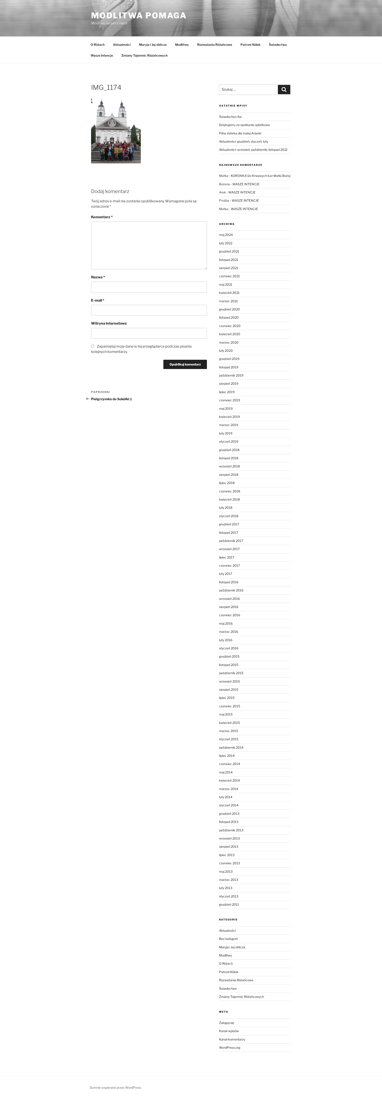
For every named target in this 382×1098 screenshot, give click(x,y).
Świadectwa (278, 44)
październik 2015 (231, 673)
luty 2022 (225, 243)
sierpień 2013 (228, 846)
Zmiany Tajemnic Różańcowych (144, 55)
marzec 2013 (228, 880)
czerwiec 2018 (229, 491)
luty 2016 (225, 640)
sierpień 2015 (228, 689)
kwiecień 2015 (229, 723)
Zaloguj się (226, 1023)
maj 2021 (225, 284)
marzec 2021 (228, 301)
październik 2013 (231, 830)
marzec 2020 (229, 342)
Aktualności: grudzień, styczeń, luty (243, 141)
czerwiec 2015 (229, 706)
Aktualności (122, 44)
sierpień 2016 (228, 607)
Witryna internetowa (109, 323)
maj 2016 (226, 623)
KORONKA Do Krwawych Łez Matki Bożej (260, 176)
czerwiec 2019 (229, 400)
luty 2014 (225, 797)
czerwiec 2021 (229, 276)
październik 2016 (231, 590)
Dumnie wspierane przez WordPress (115, 1087)
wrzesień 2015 (229, 681)
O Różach (98, 44)
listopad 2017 (228, 532)
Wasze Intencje (102, 55)
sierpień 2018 (228, 474)
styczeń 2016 (228, 648)
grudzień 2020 (229, 309)
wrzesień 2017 (229, 549)
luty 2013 (225, 888)
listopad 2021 (228, 260)
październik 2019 (231, 375)
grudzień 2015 (229, 656)
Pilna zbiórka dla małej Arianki (240, 133)
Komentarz (102, 217)
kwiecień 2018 (229, 499)
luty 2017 (225, 574)
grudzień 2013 (229, 813)
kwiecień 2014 (229, 780)
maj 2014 (226, 772)
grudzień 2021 (229, 251)
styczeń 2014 (228, 805)
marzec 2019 (228, 425)
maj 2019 (226, 408)
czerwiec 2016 (229, 615)
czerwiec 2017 (229, 565)
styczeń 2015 (228, 739)
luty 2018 (225, 507)
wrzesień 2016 (229, 599)
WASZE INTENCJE (246, 184)
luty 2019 (225, 433)
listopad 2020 (229, 317)
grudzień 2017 (229, 524)
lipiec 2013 (227, 855)
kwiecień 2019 (229, 417)
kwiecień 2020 (229, 334)
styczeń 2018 (228, 516)
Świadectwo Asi (230, 117)
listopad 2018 (228, 458)
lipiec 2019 (227, 392)
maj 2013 (226, 871)
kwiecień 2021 (229, 293)
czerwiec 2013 (229, 863)
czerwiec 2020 (230, 326)
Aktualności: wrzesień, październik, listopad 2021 (253, 149)
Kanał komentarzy (232, 1039)
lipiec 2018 (227, 483)
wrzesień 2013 (229, 838)
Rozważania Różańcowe (214, 44)
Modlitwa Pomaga (139, 15)
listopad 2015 (228, 665)
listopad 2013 (228, 822)
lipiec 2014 (227, 756)
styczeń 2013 (228, 896)
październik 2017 (231, 541)
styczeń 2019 (228, 441)
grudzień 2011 (229, 904)
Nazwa (98, 277)
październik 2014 (231, 747)
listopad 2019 (228, 367)
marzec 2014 (228, 789)
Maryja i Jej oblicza (153, 44)
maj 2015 (226, 714)
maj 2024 (226, 235)
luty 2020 (226, 350)
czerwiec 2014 (229, 764)
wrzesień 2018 (229, 466)
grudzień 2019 (229, 359)
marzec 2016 (228, 631)
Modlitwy (182, 44)
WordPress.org (229, 1047)
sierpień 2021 (228, 268)
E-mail (97, 300)
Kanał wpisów (229, 1031)
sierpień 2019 (228, 383)
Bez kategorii (228, 939)
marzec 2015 (228, 731)
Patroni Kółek (250, 44)
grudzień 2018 (229, 450)
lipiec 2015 (227, 698)
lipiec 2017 (226, 557)
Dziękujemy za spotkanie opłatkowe (244, 125)
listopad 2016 (228, 582)
